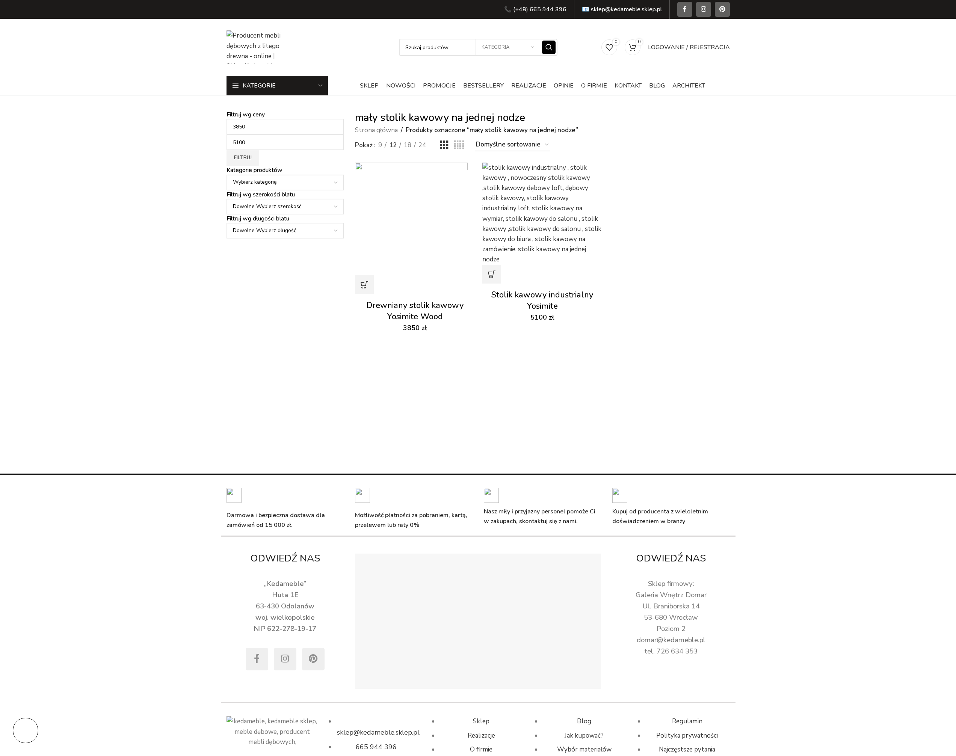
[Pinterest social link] (722, 9)
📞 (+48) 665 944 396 (535, 9)
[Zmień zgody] (25, 730)
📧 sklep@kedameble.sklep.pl (622, 9)
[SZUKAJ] (549, 47)
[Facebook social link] (684, 9)
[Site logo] (257, 47)
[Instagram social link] (703, 9)
